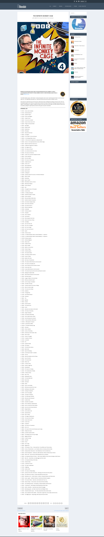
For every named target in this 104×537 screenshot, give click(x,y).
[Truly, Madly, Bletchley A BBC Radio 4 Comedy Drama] (72, 68)
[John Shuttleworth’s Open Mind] (24, 521)
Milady (75, 63)
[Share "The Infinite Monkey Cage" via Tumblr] (35, 503)
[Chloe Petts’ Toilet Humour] (72, 46)
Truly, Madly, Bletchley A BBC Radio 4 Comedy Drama (79, 68)
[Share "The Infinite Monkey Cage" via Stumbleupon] (44, 503)
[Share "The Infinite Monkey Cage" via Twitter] (31, 503)
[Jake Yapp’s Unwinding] (49, 521)
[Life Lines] (72, 72)
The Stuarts (76, 50)
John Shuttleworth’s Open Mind (23, 529)
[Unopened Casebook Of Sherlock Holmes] (72, 77)
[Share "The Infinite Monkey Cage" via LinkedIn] (39, 503)
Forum (75, 6)
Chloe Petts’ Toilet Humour (79, 45)
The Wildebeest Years (78, 54)
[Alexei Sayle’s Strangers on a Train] (36, 521)
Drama (60, 6)
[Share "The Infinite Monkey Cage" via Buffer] (42, 503)
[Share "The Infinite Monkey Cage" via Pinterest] (37, 503)
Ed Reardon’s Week (77, 41)
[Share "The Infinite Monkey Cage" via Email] (46, 503)
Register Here (26, 94)
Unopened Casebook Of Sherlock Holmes (78, 77)
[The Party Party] (72, 37)
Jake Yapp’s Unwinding (48, 528)
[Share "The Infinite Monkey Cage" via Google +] (33, 503)
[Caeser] (62, 521)
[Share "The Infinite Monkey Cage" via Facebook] (29, 503)
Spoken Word (68, 6)
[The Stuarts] (72, 51)
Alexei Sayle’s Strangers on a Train (36, 529)
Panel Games (44, 18)
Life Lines (76, 72)
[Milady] (72, 64)
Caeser (57, 528)
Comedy (54, 6)
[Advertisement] (43, 83)
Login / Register (82, 6)
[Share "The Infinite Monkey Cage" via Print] (48, 503)
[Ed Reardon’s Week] (72, 42)
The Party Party (77, 36)
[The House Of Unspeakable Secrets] (72, 59)
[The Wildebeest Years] (72, 55)
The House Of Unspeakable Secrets (79, 59)
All (50, 6)
